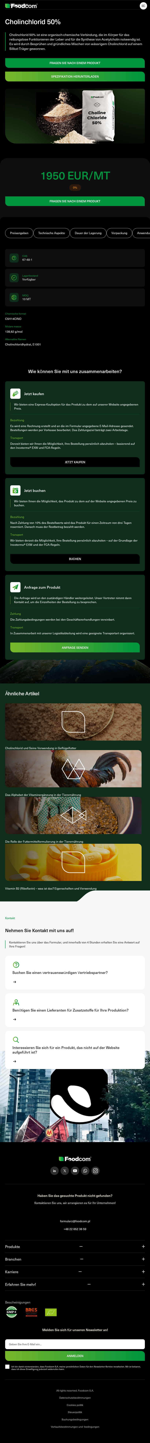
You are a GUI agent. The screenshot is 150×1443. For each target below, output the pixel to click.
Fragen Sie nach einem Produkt (75, 63)
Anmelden (75, 1356)
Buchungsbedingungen (75, 1419)
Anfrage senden (75, 647)
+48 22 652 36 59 (75, 1229)
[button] (75, 972)
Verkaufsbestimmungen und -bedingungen (75, 1426)
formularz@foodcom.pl (75, 1221)
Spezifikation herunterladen (75, 76)
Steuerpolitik (75, 1412)
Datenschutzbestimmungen (75, 1397)
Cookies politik (75, 1405)
